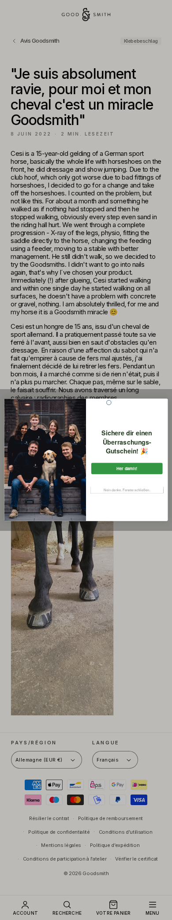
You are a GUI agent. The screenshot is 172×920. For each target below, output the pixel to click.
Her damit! (127, 469)
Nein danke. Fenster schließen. (127, 490)
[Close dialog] (109, 403)
